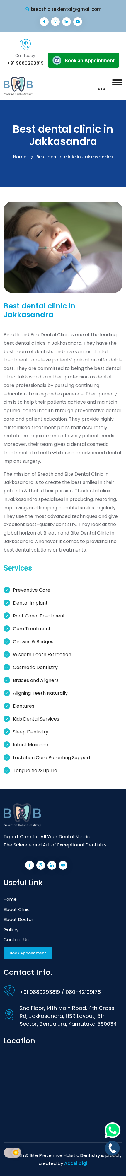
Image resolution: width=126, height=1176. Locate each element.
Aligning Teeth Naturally (40, 693)
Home (19, 157)
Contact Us (16, 939)
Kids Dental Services (36, 719)
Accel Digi (75, 1163)
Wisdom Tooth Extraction (42, 654)
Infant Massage (30, 744)
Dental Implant (30, 603)
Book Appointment (28, 953)
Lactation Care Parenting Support (52, 757)
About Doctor (18, 919)
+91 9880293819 (25, 63)
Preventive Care (31, 590)
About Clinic (17, 909)
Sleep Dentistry (30, 731)
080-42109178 (83, 992)
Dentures (23, 706)
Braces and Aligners (36, 680)
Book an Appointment (90, 60)
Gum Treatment (32, 628)
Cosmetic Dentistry (35, 667)
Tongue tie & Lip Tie (35, 770)
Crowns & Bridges (33, 641)
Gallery (11, 929)
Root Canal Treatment (39, 615)
